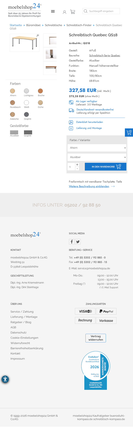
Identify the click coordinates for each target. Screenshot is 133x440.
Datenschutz (18, 332)
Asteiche (14, 119)
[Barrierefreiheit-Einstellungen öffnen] (5, 379)
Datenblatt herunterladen (89, 122)
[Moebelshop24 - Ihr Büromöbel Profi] (26, 10)
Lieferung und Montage (89, 128)
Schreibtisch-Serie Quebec (104, 55)
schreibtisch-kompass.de (109, 419)
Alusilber (14, 135)
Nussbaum (15, 107)
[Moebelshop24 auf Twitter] (78, 241)
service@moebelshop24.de (94, 268)
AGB (13, 327)
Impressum (18, 358)
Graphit (27, 119)
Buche (41, 95)
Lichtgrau (28, 95)
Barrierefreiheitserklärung (27, 348)
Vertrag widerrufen (95, 338)
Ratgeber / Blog (21, 322)
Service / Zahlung (22, 311)
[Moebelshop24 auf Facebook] (71, 241)
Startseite (17, 25)
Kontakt (15, 353)
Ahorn (13, 95)
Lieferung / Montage (24, 316)
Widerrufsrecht (20, 343)
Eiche (40, 107)
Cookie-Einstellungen (24, 337)
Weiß (26, 107)
